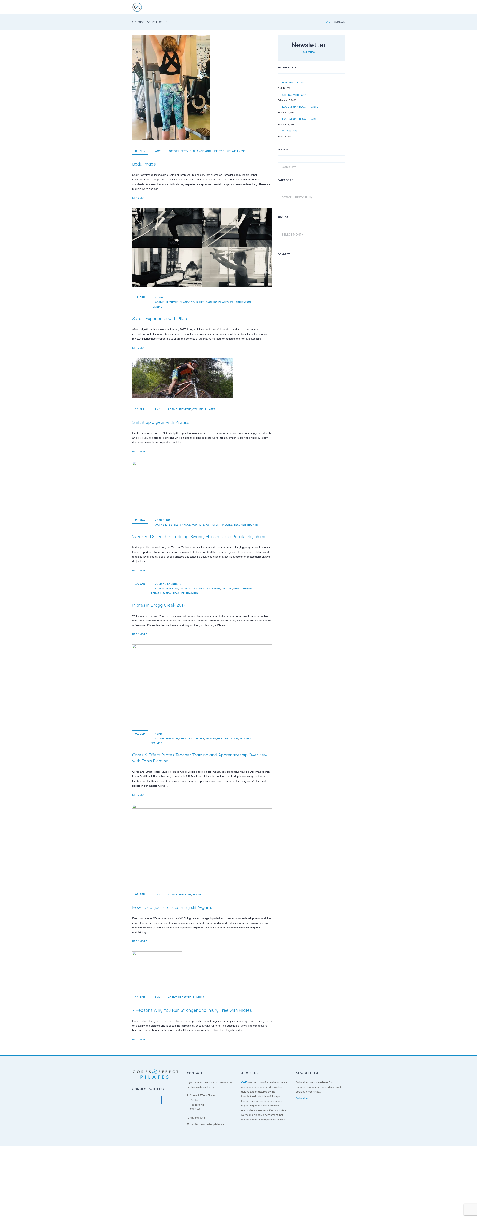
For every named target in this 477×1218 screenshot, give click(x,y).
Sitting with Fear (294, 94)
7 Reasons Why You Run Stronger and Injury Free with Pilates (192, 1010)
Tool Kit (224, 151)
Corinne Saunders (168, 584)
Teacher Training (246, 525)
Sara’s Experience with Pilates (161, 318)
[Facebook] (290, 270)
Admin (159, 297)
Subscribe (309, 51)
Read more (139, 198)
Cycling (211, 302)
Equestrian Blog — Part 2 (300, 107)
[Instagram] (300, 270)
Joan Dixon (163, 520)
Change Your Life (205, 151)
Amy (158, 151)
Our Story (213, 525)
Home (327, 21)
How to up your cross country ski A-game (172, 907)
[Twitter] (281, 270)
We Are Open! (291, 131)
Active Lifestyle (180, 151)
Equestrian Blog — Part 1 (300, 119)
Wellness (239, 151)
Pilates (223, 302)
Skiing (196, 894)
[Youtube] (309, 270)
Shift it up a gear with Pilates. (160, 422)
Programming (243, 588)
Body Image (144, 164)
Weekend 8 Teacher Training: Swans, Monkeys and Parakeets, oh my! (199, 536)
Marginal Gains (293, 82)
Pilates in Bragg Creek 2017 (158, 605)
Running (156, 307)
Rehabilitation (240, 302)
